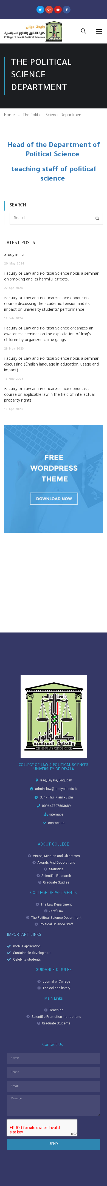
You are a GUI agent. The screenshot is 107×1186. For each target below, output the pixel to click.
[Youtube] (58, 9)
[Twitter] (40, 9)
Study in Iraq (15, 255)
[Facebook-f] (67, 9)
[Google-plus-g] (49, 9)
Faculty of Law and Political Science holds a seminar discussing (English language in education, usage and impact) (51, 365)
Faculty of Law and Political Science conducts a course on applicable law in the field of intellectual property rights (49, 395)
